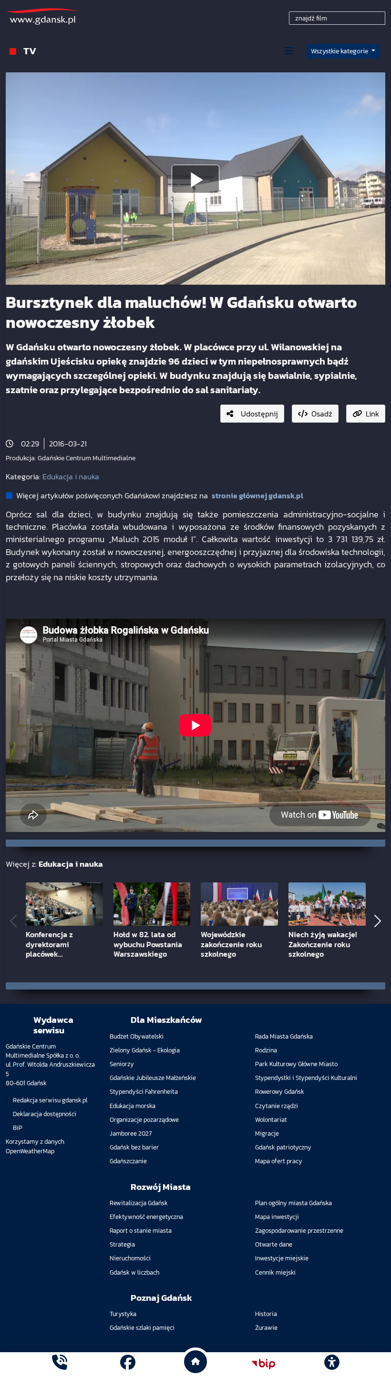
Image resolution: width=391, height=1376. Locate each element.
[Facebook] (127, 1364)
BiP (17, 1127)
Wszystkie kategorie (340, 51)
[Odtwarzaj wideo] (195, 179)
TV (29, 50)
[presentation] (13, 921)
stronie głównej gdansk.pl (257, 495)
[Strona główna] (59, 1364)
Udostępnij (259, 413)
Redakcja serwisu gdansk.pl (50, 1100)
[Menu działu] (289, 51)
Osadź (321, 413)
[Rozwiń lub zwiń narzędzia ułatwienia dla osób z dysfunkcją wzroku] (331, 1364)
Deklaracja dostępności (44, 1114)
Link (372, 413)
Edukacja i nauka (70, 476)
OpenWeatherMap (30, 1151)
